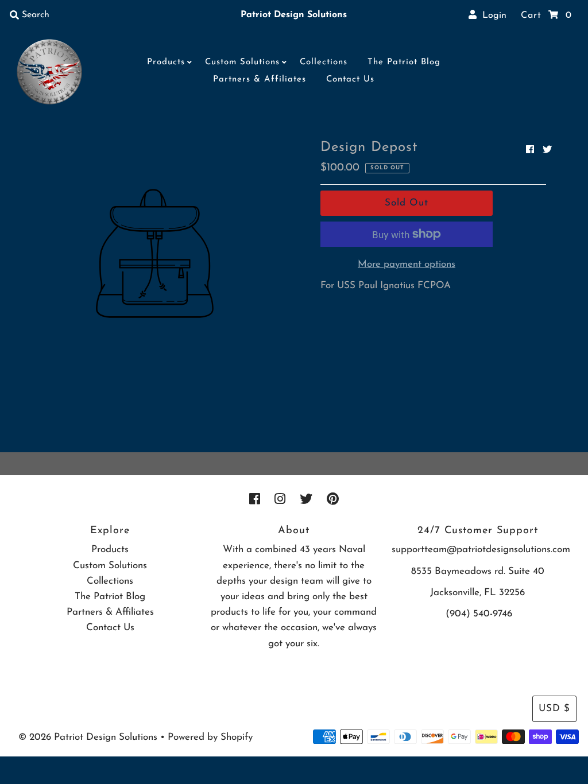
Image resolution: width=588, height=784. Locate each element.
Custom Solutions (242, 62)
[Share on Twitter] (547, 150)
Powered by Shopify (210, 737)
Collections (323, 62)
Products (166, 62)
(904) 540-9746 (479, 614)
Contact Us (350, 79)
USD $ (554, 708)
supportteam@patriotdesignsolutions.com (481, 549)
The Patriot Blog (404, 62)
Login (491, 15)
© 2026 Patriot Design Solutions (87, 737)
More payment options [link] (406, 264)
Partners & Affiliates (259, 79)
